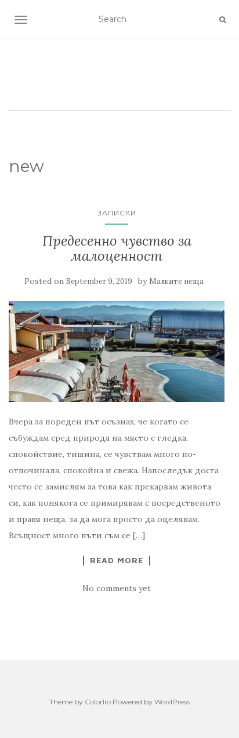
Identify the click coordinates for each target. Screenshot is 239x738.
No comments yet (116, 588)
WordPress (172, 701)
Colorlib (98, 701)
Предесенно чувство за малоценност (116, 248)
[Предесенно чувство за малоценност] (116, 351)
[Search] (222, 19)
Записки (116, 212)
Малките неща (176, 281)
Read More (116, 560)
